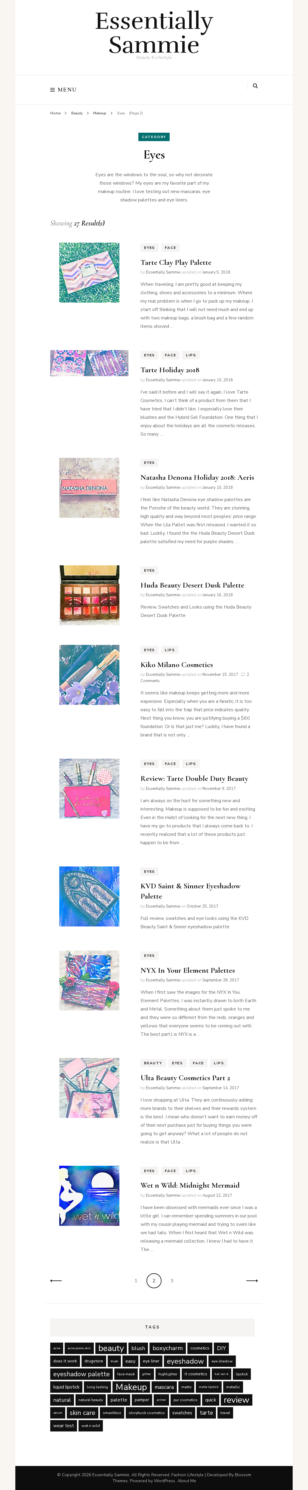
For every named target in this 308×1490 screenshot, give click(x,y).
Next (250, 1280)
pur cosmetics (186, 1399)
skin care (82, 1412)
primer (161, 1400)
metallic (233, 1386)
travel (225, 1412)
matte (186, 1386)
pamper (142, 1400)
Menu (67, 89)
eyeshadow (185, 1361)
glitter (146, 1374)
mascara (164, 1387)
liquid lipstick (66, 1387)
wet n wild (91, 1425)
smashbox (112, 1412)
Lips (191, 355)
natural (62, 1400)
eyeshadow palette (81, 1374)
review (236, 1400)
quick (210, 1399)
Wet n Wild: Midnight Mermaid (190, 1185)
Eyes (149, 247)
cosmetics (199, 1348)
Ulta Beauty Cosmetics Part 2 (185, 1077)
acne (56, 1348)
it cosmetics (196, 1374)
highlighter (168, 1374)
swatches (182, 1413)
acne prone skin (79, 1348)
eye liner (151, 1361)
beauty (111, 1348)
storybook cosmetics (147, 1412)
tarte (206, 1413)
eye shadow (222, 1361)
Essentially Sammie (154, 33)
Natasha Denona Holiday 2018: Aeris (197, 477)
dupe (114, 1361)
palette (118, 1399)
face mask (126, 1374)
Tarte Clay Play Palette (175, 262)
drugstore (94, 1361)
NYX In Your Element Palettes (187, 970)
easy (130, 1361)
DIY (221, 1348)
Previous (57, 1280)
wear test (63, 1426)
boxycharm (167, 1348)
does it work (65, 1361)
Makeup (131, 1387)
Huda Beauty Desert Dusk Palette (192, 585)
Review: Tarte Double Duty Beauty (194, 778)
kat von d (221, 1374)
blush (138, 1348)
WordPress (164, 1481)
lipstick (242, 1374)
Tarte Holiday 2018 (169, 369)
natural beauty (91, 1399)
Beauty (153, 1063)
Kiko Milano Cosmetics (176, 664)
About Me (186, 1481)
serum (57, 1412)
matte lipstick (209, 1387)
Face (170, 247)
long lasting (97, 1386)
